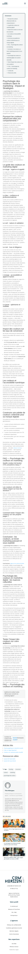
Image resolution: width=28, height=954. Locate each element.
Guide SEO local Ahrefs (10, 761)
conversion (18, 769)
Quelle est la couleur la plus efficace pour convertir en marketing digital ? (11, 694)
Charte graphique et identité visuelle (13, 748)
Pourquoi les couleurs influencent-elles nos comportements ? (12, 21)
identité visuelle (15, 738)
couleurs (6, 772)
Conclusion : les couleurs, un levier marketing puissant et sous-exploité (14, 51)
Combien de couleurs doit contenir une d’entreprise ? (14, 738)
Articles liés (10, 70)
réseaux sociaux (17, 448)
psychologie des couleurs (9, 775)
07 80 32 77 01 (14, 888)
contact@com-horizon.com (14, 885)
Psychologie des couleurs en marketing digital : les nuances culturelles (14, 57)
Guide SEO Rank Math (9, 759)
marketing (12, 772)
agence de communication (17, 563)
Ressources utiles (12, 72)
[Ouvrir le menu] (24, 3)
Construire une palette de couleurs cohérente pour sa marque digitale (13, 40)
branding (11, 769)
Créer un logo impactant (10, 750)
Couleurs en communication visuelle (13, 752)
